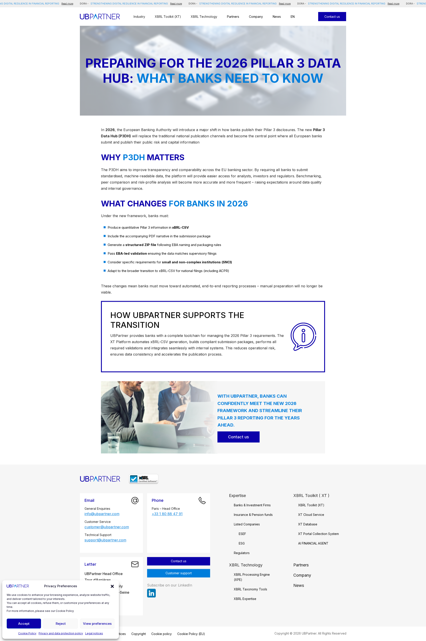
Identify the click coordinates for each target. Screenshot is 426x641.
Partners (233, 16)
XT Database (307, 524)
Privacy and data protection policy (61, 633)
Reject (61, 623)
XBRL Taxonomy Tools (250, 589)
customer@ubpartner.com (107, 527)
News (277, 16)
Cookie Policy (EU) (191, 634)
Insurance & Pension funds (253, 515)
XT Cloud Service (311, 515)
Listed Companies (247, 524)
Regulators (242, 553)
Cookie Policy (27, 633)
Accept (24, 623)
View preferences (97, 623)
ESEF (242, 534)
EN (293, 16)
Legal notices (94, 633)
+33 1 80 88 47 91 (167, 514)
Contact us (238, 437)
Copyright (138, 634)
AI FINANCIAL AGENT (313, 543)
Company (256, 16)
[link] (151, 593)
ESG (242, 543)
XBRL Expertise (245, 599)
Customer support (179, 573)
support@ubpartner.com (105, 540)
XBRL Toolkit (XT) (311, 505)
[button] (112, 586)
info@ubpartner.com (102, 514)
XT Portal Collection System (318, 534)
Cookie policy (161, 634)
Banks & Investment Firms (252, 505)
